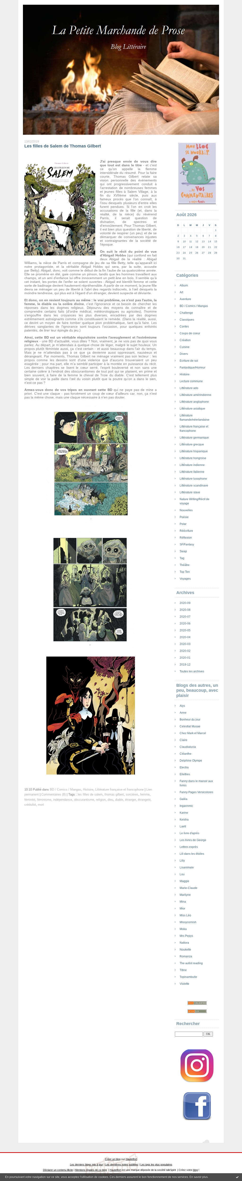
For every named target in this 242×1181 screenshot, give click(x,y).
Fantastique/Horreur (192, 367)
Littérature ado (189, 388)
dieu (110, 799)
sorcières (132, 794)
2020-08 (185, 609)
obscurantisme (84, 799)
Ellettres (185, 774)
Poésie (184, 517)
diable (119, 799)
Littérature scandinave (194, 485)
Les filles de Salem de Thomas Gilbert (62, 146)
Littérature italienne (192, 471)
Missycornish (188, 922)
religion (101, 799)
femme (145, 794)
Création (185, 340)
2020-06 (185, 623)
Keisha (184, 819)
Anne (183, 712)
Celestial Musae (190, 726)
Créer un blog (113, 1159)
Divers (184, 354)
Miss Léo (185, 915)
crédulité (30, 804)
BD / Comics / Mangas (194, 306)
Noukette (185, 949)
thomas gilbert (114, 794)
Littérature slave (190, 492)
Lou (182, 874)
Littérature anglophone (194, 401)
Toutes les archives (192, 671)
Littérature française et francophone (119, 789)
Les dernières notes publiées (121, 1164)
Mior (182, 908)
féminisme (44, 799)
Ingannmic (186, 806)
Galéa (183, 799)
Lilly (182, 860)
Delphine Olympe (191, 760)
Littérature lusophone (193, 478)
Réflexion (186, 537)
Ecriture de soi (189, 360)
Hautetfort (131, 1159)
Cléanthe (185, 753)
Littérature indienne (192, 465)
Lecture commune (191, 381)
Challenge (186, 312)
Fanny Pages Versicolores (196, 792)
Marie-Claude (188, 888)
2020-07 (185, 616)
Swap (183, 551)
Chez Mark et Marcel (193, 733)
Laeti (183, 826)
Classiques (187, 319)
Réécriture (186, 530)
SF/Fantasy (187, 544)
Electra (184, 767)
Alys (182, 706)
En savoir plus (199, 1177)
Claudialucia (188, 747)
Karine (184, 812)
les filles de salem (90, 794)
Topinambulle (188, 977)
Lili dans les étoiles (192, 853)
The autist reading (191, 963)
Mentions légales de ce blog (91, 1169)
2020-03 (185, 644)
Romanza (186, 956)
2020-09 (185, 603)
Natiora (184, 942)
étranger (130, 799)
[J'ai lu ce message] (237, 1177)
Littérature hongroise (193, 458)
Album (184, 285)
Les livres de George (193, 840)
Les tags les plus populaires (156, 1164)
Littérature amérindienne (195, 395)
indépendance (62, 799)
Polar (183, 524)
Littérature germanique (194, 437)
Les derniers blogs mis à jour (86, 1164)
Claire (183, 740)
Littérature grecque (192, 444)
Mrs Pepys (186, 936)
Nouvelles (186, 510)
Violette (184, 983)
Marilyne (185, 894)
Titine (183, 970)
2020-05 (185, 630)
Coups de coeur (190, 333)
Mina (183, 901)
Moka (183, 929)
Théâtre (185, 565)
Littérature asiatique (192, 408)
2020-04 (185, 637)
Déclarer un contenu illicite (58, 1169)
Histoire (185, 374)
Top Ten (185, 572)
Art (181, 292)
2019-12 (185, 664)
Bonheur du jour (190, 719)
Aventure (185, 299)
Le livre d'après (189, 833)
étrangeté (144, 799)
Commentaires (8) (53, 794)
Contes (184, 326)
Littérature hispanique (194, 451)
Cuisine (185, 347)
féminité (29, 799)
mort (41, 804)
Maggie (184, 881)
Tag (182, 558)
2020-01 (185, 657)
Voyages (185, 578)
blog (195, 1169)
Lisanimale (187, 867)
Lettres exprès (189, 847)
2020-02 (185, 651)
